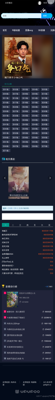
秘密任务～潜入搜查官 (16, 311)
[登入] (16, 208)
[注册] (10, 208)
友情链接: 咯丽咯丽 (29, 382)
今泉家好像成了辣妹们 (16, 317)
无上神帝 (5, 257)
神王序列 (5, 238)
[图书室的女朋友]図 (14, 335)
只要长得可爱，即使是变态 (12, 273)
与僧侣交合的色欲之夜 (16, 329)
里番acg (29, 30)
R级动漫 (16, 30)
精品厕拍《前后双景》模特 (12, 269)
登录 (45, 2)
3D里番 (41, 30)
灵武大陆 (5, 246)
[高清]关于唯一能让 (14, 341)
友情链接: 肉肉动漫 (9, 382)
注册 (50, 2)
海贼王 (4, 230)
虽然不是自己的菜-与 (15, 358)
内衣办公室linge (13, 323)
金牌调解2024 (7, 254)
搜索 (45, 15)
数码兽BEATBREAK (10, 234)
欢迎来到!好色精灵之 (15, 347)
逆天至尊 (5, 250)
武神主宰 (5, 242)
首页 (5, 30)
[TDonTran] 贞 (7, 261)
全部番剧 (8, 2)
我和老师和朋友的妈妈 (16, 352)
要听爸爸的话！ (8, 265)
